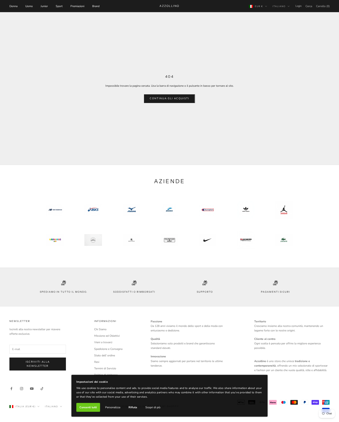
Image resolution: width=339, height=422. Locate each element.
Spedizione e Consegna (108, 349)
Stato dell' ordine (104, 355)
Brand (95, 6)
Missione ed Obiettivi (107, 336)
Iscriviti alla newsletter (38, 364)
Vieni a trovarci (103, 342)
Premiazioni (77, 6)
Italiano (279, 6)
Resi (96, 362)
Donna (13, 6)
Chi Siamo (100, 329)
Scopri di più (152, 407)
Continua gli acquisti (169, 98)
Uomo (29, 6)
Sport (59, 6)
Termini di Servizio (105, 368)
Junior (44, 6)
